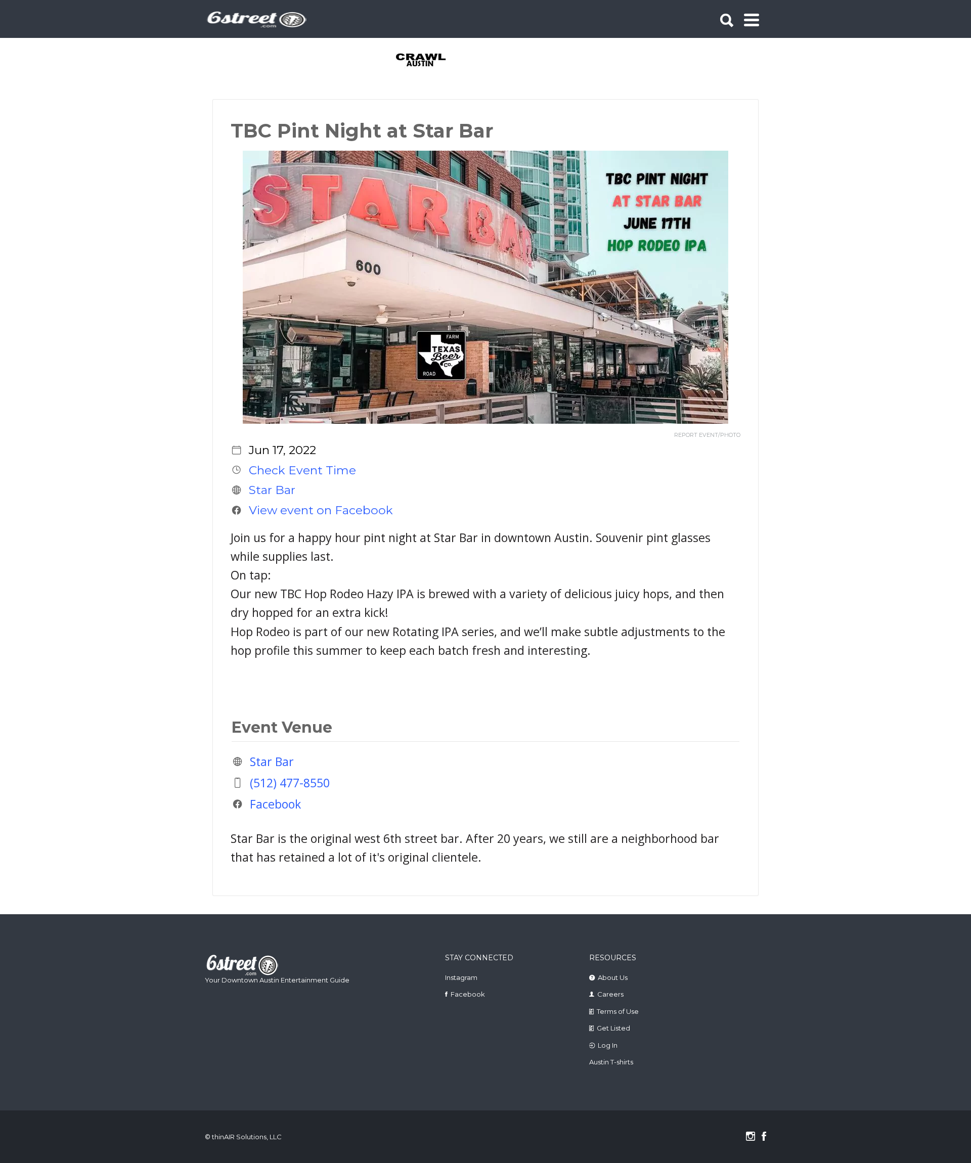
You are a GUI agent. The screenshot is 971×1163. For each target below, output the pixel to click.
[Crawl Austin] (426, 60)
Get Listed (613, 1028)
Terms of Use (618, 1011)
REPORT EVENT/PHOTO (707, 435)
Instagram (461, 977)
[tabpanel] (426, 60)
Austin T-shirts (611, 1062)
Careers (610, 994)
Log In (607, 1045)
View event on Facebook (321, 510)
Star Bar (272, 490)
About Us (613, 977)
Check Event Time (302, 470)
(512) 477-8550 (290, 783)
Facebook (275, 804)
